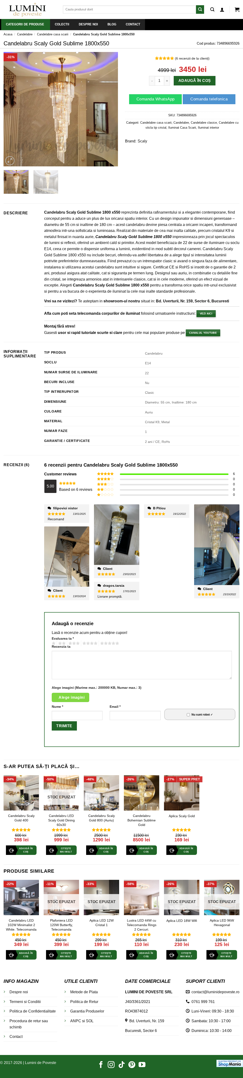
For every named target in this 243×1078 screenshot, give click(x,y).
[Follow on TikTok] (121, 1065)
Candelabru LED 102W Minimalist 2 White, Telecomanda (21, 925)
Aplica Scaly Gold (182, 816)
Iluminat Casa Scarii (182, 127)
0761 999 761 (202, 1002)
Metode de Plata (84, 992)
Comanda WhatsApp (155, 99)
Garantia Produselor (87, 1011)
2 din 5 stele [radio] (61, 643)
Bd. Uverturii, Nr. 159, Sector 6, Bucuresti (192, 301)
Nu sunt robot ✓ (202, 714)
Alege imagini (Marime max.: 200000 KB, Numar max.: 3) (96, 687)
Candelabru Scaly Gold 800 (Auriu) (101, 818)
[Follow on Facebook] (101, 1065)
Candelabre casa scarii (52, 34)
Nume (57, 706)
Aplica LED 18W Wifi (181, 921)
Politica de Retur (84, 1002)
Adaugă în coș (194, 81)
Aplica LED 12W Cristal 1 (101, 923)
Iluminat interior (208, 127)
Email (115, 706)
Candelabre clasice (204, 122)
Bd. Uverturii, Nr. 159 (145, 1021)
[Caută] (212, 9)
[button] (222, 9)
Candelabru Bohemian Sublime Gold (141, 820)
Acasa (8, 34)
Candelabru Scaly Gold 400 (21, 818)
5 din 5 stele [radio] (109, 643)
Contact (16, 1037)
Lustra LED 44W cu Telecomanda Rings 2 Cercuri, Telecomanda (141, 927)
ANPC (75, 1021)
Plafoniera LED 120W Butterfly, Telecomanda (61, 925)
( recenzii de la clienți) (192, 58)
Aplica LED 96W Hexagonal (222, 923)
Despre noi (18, 992)
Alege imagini (71, 697)
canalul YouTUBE (203, 332)
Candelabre (25, 34)
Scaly (142, 141)
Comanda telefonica (209, 99)
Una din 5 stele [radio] (53, 643)
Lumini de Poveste (40, 1063)
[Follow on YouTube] (142, 1065)
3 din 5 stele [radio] (73, 643)
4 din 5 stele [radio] (89, 643)
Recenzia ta (61, 646)
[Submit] (200, 9)
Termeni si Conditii (25, 1002)
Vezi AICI (206, 313)
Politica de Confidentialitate (32, 1011)
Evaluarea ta (63, 638)
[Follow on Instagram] (111, 1065)
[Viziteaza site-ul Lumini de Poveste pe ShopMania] (229, 1063)
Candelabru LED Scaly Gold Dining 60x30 (61, 820)
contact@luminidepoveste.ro (214, 992)
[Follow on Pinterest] (131, 1065)
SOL (89, 1021)
